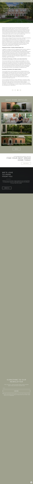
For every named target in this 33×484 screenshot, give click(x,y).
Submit (16, 391)
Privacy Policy (12, 395)
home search (26, 163)
